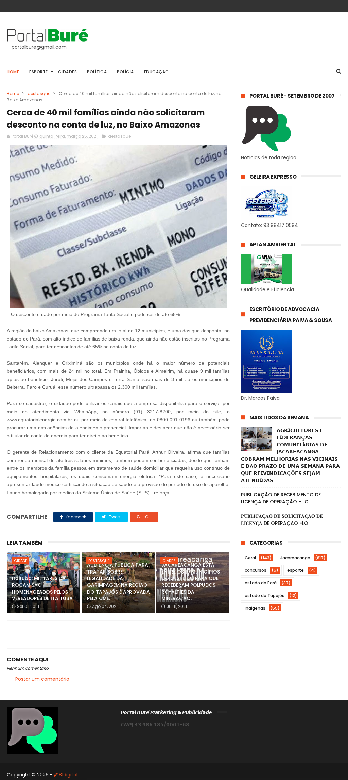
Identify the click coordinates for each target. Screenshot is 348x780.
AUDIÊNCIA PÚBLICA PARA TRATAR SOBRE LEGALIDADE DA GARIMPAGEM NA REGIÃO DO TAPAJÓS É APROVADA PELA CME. (118, 582)
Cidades (67, 72)
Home (13, 72)
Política (97, 72)
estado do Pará (261, 583)
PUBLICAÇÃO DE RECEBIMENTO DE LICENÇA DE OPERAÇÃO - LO (281, 498)
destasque (39, 93)
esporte (295, 570)
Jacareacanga (295, 558)
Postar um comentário (42, 679)
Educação (156, 72)
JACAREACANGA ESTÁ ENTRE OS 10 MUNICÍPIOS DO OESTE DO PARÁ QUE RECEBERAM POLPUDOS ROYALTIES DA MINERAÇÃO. (190, 582)
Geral (250, 558)
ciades (169, 560)
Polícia (125, 72)
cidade (20, 560)
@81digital (65, 774)
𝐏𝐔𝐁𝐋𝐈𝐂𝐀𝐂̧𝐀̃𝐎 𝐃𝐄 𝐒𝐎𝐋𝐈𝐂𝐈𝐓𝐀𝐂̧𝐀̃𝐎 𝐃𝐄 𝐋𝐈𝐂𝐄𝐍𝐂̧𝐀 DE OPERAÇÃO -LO (282, 520)
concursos (255, 570)
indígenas (255, 608)
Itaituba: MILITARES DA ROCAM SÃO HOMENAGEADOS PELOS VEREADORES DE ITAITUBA (42, 588)
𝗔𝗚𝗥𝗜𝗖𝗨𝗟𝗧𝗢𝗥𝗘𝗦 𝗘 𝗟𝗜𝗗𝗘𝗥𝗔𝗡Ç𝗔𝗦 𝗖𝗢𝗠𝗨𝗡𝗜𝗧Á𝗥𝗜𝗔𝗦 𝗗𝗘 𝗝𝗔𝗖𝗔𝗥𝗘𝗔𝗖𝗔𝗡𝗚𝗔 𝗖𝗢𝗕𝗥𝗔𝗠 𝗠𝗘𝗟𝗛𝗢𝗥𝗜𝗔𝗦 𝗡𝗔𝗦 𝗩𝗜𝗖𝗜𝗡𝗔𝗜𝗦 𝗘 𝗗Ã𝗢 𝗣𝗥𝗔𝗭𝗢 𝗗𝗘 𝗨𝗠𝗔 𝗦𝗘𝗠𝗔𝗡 (290, 455)
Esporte (38, 72)
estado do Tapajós (264, 595)
